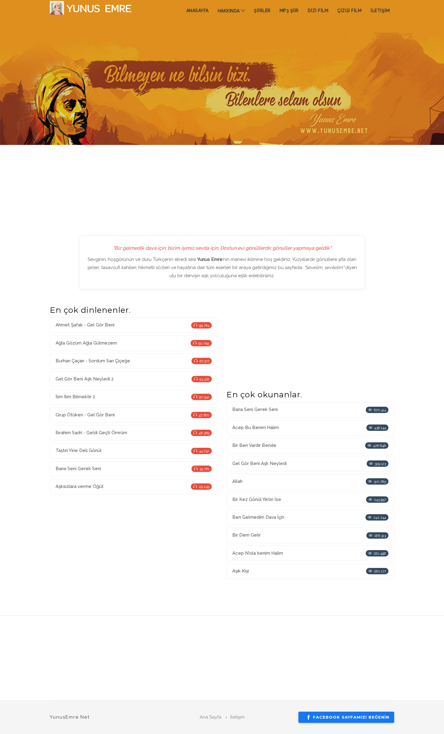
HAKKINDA (229, 10)
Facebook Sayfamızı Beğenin (351, 717)
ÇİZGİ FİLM (349, 10)
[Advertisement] (222, 187)
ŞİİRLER (262, 10)
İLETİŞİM (380, 10)
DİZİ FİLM (318, 10)
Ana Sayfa (210, 717)
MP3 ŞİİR (289, 10)
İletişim (237, 717)
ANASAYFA (197, 10)
